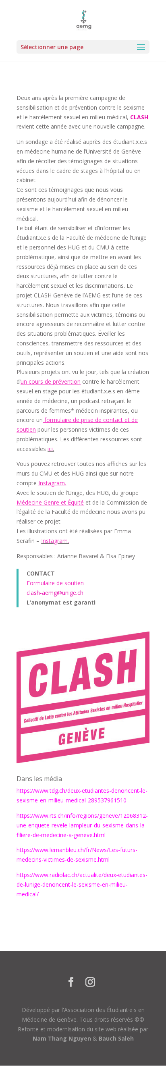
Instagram (54, 540)
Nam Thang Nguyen (62, 1038)
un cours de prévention (51, 381)
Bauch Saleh (116, 1038)
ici (50, 449)
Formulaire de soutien (55, 583)
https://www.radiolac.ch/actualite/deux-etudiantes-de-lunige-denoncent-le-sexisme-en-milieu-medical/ (82, 884)
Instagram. (52, 483)
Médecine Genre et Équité (50, 502)
